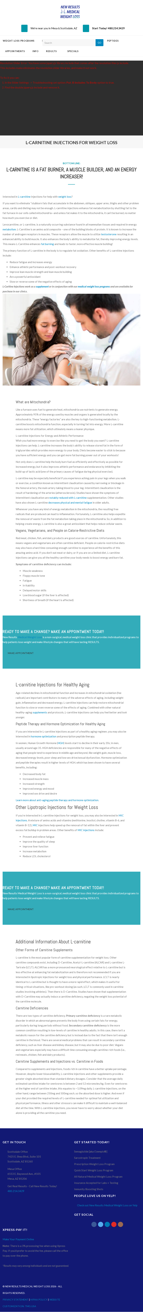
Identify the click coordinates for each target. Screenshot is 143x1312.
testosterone (108, 234)
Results (51, 51)
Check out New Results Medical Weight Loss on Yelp (107, 1205)
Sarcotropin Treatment (87, 1157)
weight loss (65, 196)
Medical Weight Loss (30, 637)
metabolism (9, 229)
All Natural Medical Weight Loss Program (98, 1176)
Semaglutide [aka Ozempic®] (90, 1151)
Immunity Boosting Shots (88, 1189)
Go (99, 42)
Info (35, 51)
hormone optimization (43, 736)
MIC (35, 825)
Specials (73, 51)
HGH (60, 743)
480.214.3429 (15, 1191)
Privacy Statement (15, 1299)
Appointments (15, 51)
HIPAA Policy (38, 1299)
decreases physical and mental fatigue (70, 502)
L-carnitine (24, 196)
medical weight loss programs (94, 286)
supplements (40, 712)
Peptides (113, 40)
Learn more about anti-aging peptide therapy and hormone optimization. (57, 800)
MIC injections (86, 830)
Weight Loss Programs (19, 40)
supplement (42, 286)
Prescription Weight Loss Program (94, 1164)
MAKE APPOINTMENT (21, 653)
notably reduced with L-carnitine (68, 497)
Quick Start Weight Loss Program (93, 1170)
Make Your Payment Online (18, 1239)
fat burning (47, 244)
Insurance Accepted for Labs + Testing (96, 1182)
